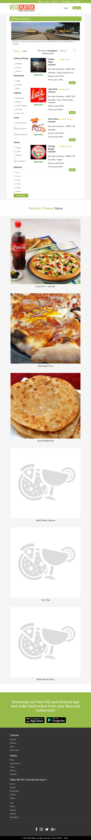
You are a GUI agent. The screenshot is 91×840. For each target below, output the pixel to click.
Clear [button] (24, 51)
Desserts (13, 774)
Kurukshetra (14, 791)
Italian (12, 746)
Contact (77, 1)
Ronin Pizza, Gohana (53, 120)
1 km (17, 172)
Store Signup (66, 1)
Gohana (13, 794)
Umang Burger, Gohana (51, 149)
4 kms (18, 184)
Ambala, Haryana (20, 129)
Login (66, 8)
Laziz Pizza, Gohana (53, 90)
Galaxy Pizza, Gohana (51, 62)
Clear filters (21, 195)
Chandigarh (14, 817)
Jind (11, 803)
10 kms (18, 191)
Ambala (13, 813)
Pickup (18, 67)
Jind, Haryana (21, 123)
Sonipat (13, 810)
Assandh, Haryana (20, 135)
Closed (19, 85)
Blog (40, 1)
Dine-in (19, 71)
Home (47, 1)
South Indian (14, 750)
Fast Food (19, 113)
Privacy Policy (57, 838)
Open (18, 81)
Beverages (20, 98)
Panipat (13, 787)
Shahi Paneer (15, 763)
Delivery (19, 64)
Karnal (12, 784)
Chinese (19, 109)
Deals (72, 83)
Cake (18, 151)
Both (18, 88)
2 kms (18, 176)
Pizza (12, 760)
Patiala (12, 798)
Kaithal (12, 806)
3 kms (18, 180)
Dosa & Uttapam (20, 161)
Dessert (19, 155)
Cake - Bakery (21, 106)
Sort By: (52, 51)
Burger (18, 148)
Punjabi (13, 739)
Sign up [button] (77, 8)
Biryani (18, 102)
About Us (55, 1)
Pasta (12, 767)
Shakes (13, 770)
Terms (66, 838)
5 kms (18, 188)
